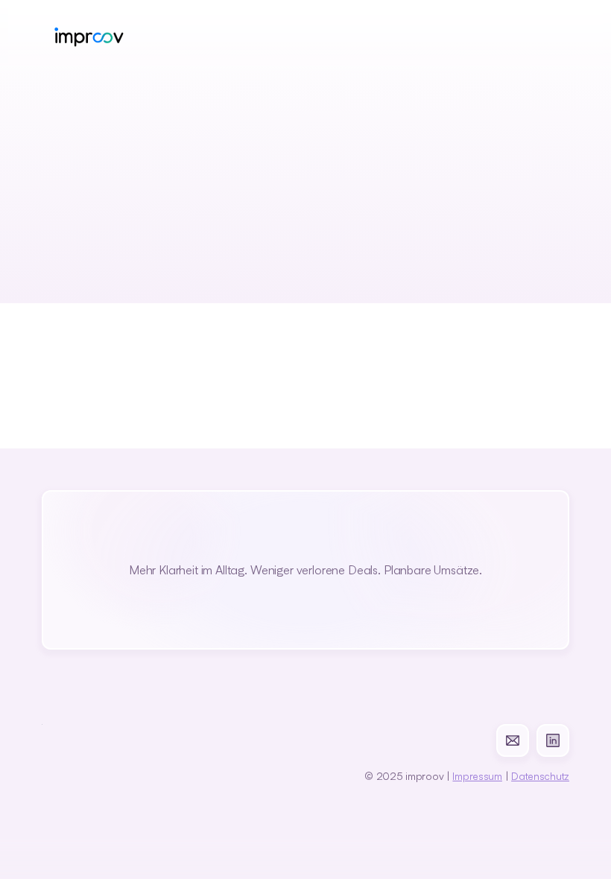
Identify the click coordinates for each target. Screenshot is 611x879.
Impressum (476, 775)
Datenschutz (540, 775)
